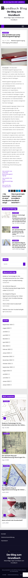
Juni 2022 (5, 378)
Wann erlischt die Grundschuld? (12, 304)
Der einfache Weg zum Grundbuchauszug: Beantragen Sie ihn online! (14, 288)
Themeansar (15, 571)
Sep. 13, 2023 (15, 223)
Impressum (4, 541)
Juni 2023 (5, 335)
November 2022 (7, 360)
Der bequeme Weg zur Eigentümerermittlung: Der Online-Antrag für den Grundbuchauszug (13, 296)
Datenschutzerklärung (7, 537)
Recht (5, 498)
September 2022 (8, 367)
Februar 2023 (6, 349)
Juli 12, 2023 (5, 523)
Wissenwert (5, 32)
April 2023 (5, 342)
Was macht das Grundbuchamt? (6, 186)
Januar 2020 (6, 385)
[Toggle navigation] (23, 26)
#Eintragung (6, 43)
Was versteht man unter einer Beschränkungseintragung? (7, 173)
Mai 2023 (5, 339)
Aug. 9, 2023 (15, 236)
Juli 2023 (5, 332)
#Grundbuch (14, 43)
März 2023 (6, 346)
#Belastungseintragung (18, 41)
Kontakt (3, 534)
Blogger (23, 223)
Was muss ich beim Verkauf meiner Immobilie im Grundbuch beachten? (18, 198)
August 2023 (6, 328)
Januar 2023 (6, 353)
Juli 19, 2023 (15, 249)
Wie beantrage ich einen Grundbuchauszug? (6, 198)
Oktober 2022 (7, 363)
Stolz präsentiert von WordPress (10, 570)
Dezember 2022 (7, 356)
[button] (26, 26)
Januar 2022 (6, 381)
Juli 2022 (5, 374)
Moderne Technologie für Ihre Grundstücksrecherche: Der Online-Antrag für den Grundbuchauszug (19, 218)
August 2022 (6, 371)
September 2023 (8, 324)
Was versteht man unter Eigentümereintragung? (7, 180)
